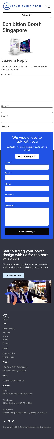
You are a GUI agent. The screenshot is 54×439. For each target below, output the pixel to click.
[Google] (13, 421)
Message (9, 205)
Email (4, 116)
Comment (6, 74)
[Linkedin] (9, 421)
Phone (8, 184)
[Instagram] (4, 421)
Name (4, 106)
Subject (8, 195)
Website (5, 126)
